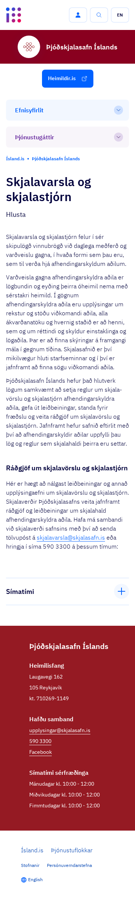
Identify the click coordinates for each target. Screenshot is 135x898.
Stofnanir (30, 865)
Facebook (40, 752)
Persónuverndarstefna (69, 865)
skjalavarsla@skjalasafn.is (71, 537)
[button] (78, 14)
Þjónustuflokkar (72, 850)
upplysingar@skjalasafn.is (59, 730)
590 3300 (40, 741)
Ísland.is (32, 850)
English (35, 879)
